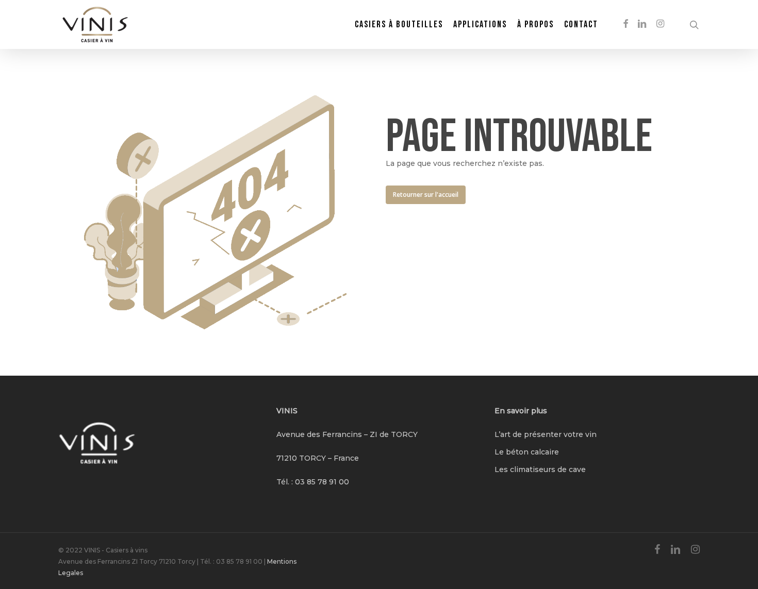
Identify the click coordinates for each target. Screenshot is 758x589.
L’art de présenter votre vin (546, 434)
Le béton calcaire (527, 452)
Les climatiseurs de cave (540, 469)
